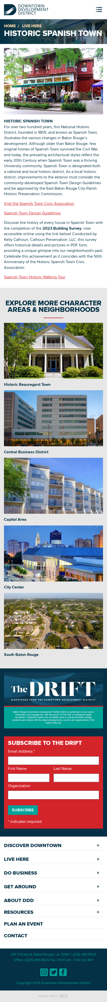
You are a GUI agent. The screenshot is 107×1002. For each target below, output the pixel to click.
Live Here (32, 26)
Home (10, 26)
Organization (19, 786)
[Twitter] (53, 972)
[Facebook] (63, 972)
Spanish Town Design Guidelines (32, 213)
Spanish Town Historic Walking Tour (34, 277)
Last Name (63, 768)
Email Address (21, 751)
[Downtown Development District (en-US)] (26, 8)
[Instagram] (44, 972)
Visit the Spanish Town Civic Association (39, 203)
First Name (17, 768)
